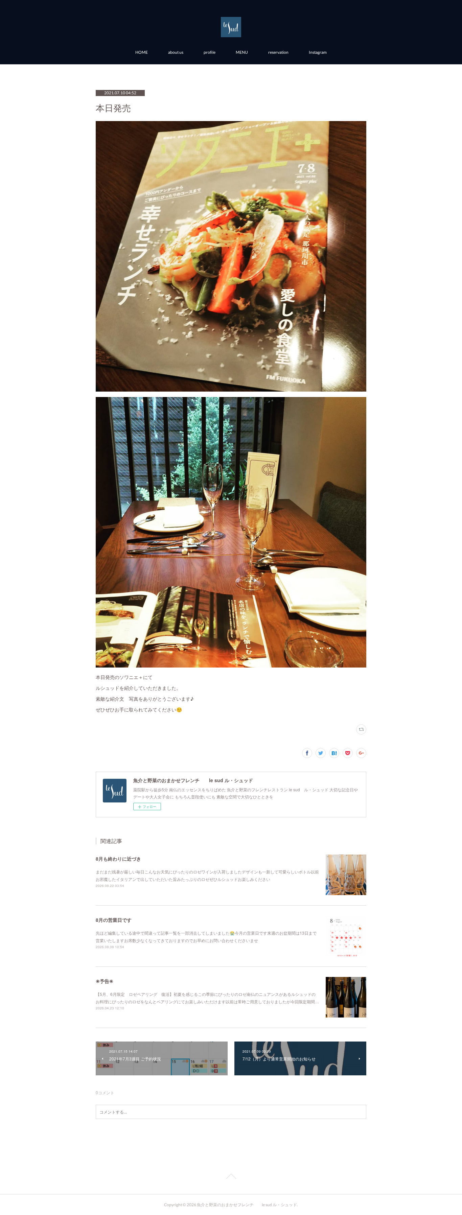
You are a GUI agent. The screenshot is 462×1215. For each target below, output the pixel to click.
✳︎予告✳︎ (104, 981)
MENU (242, 52)
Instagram (318, 52)
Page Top (231, 1177)
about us (175, 52)
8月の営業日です (114, 919)
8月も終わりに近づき (118, 858)
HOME (141, 52)
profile (209, 52)
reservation (278, 52)
